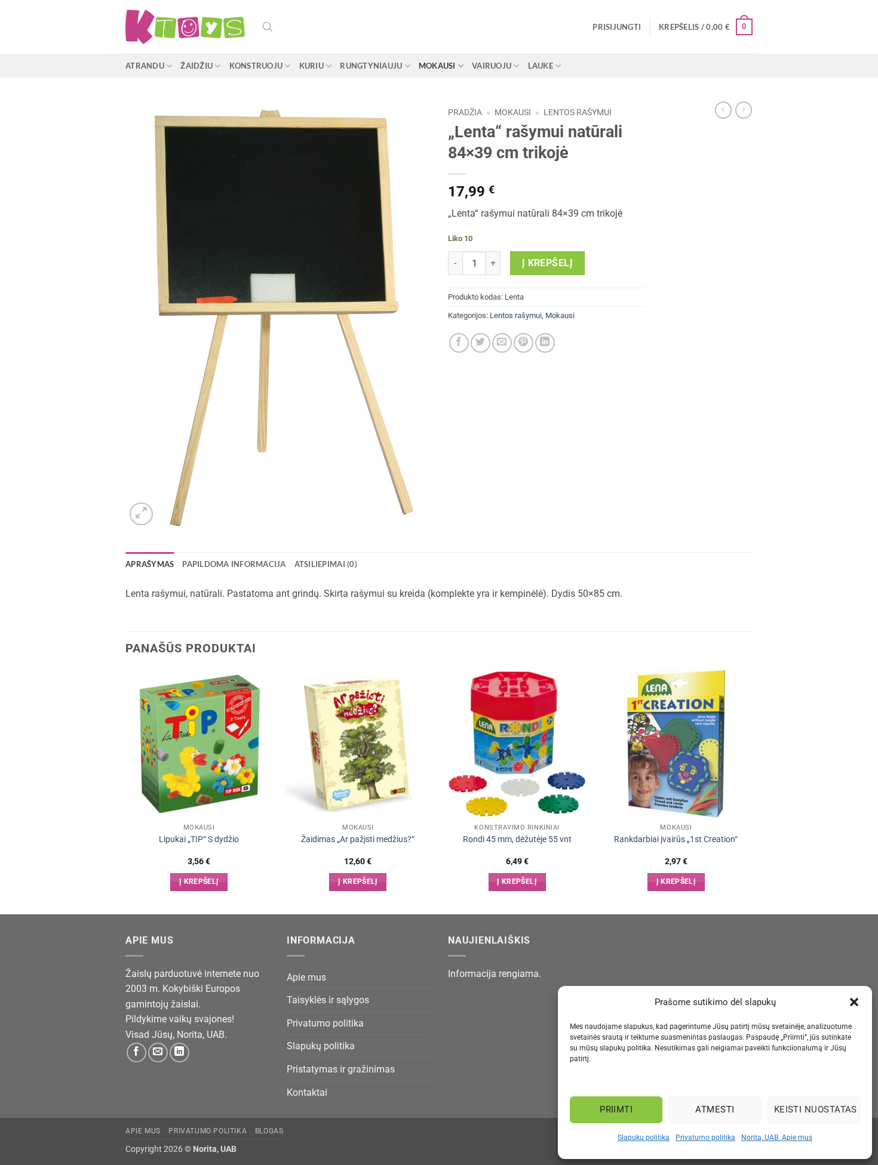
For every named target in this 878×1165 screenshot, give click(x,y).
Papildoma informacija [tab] (233, 564)
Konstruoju (256, 65)
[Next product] (723, 109)
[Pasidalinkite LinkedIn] (545, 343)
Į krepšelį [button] (199, 881)
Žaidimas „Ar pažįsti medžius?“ (358, 839)
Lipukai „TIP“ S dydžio (199, 839)
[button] (854, 1002)
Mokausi (437, 65)
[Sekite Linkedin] (179, 1052)
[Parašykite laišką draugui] (502, 343)
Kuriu (311, 65)
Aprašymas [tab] (149, 564)
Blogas (269, 1131)
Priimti (616, 1109)
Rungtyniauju (371, 65)
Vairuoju (491, 65)
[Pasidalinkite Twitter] (480, 343)
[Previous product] (743, 109)
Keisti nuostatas (815, 1109)
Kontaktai (307, 1092)
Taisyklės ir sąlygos (328, 1000)
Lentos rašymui (578, 112)
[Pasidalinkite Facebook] (459, 343)
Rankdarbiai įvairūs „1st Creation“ (676, 839)
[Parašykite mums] (158, 1052)
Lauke (540, 65)
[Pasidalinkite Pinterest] (523, 343)
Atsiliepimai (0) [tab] (325, 564)
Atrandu (144, 65)
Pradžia (465, 112)
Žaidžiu (196, 65)
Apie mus (306, 977)
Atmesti (714, 1109)
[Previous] (126, 791)
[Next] (749, 791)
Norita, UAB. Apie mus (776, 1137)
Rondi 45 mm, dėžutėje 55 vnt (517, 839)
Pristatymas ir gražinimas (341, 1069)
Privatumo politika (705, 1137)
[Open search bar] (267, 27)
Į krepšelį (547, 263)
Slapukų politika (644, 1137)
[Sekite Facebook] (136, 1052)
